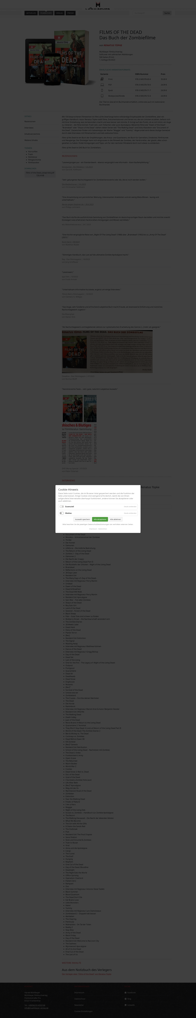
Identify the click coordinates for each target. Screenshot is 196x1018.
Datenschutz (102, 529)
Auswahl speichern (82, 519)
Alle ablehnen (115, 519)
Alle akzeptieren (100, 519)
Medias (68, 513)
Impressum (93, 529)
